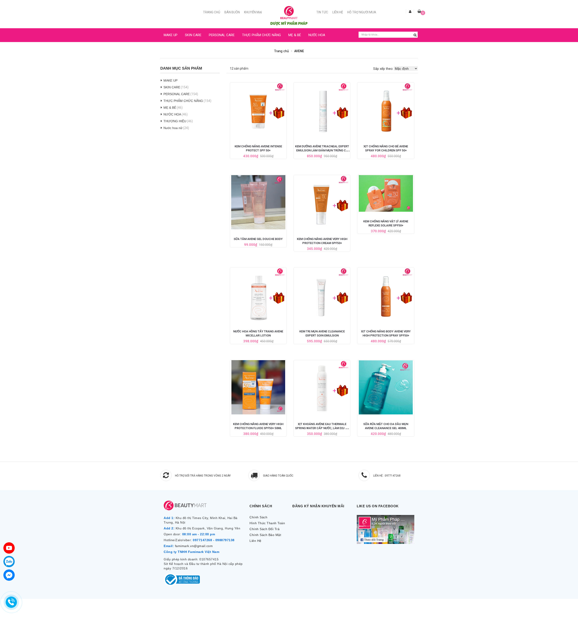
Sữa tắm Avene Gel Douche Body (258, 239)
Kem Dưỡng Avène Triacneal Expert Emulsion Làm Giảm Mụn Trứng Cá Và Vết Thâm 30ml (322, 150)
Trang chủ (211, 12)
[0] (419, 11)
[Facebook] (9, 575)
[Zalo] (9, 561)
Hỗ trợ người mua (361, 12)
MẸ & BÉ (294, 35)
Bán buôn (232, 12)
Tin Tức (322, 12)
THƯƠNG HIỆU (174, 121)
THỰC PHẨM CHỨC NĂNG (261, 35)
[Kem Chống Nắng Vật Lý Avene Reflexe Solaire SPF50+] (385, 193)
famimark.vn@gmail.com (194, 546)
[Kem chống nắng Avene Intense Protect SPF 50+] (258, 109)
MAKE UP (170, 35)
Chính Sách (258, 517)
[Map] (9, 548)
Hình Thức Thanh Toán (267, 523)
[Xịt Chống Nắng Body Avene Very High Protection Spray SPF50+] (385, 295)
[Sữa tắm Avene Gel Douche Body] (258, 202)
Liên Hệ (337, 12)
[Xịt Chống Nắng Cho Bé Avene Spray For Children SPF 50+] (385, 109)
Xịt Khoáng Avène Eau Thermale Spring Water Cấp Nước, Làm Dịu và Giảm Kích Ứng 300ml (322, 428)
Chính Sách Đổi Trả (264, 529)
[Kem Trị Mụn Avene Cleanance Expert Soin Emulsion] (322, 295)
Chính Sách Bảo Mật (265, 535)
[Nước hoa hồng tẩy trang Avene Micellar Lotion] (258, 295)
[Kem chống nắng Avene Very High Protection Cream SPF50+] (322, 202)
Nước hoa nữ (172, 128)
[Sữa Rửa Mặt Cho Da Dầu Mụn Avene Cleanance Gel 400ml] (385, 387)
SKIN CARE (193, 35)
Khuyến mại (253, 12)
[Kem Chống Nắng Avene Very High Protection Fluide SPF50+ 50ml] (258, 387)
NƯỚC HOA (316, 35)
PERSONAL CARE (222, 35)
